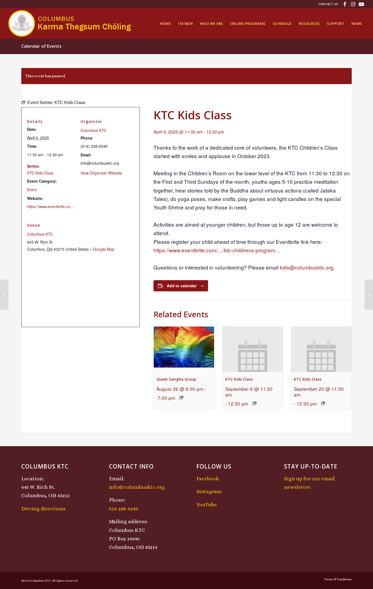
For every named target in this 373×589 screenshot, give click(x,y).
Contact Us (328, 4)
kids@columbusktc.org (306, 267)
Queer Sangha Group (176, 379)
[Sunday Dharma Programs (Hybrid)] (4, 295)
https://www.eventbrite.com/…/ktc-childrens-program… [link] (216, 250)
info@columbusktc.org (137, 487)
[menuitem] (327, 4)
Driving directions (43, 508)
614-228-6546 (123, 508)
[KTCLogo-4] (70, 23)
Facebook (207, 478)
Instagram (209, 491)
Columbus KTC (93, 130)
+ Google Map (102, 249)
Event (32, 189)
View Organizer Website (101, 173)
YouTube (206, 504)
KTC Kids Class (239, 379)
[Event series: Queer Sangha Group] (181, 397)
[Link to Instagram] (353, 4)
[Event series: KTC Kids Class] (254, 403)
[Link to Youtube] (361, 4)
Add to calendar (182, 285)
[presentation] (184, 349)
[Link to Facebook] (345, 4)
